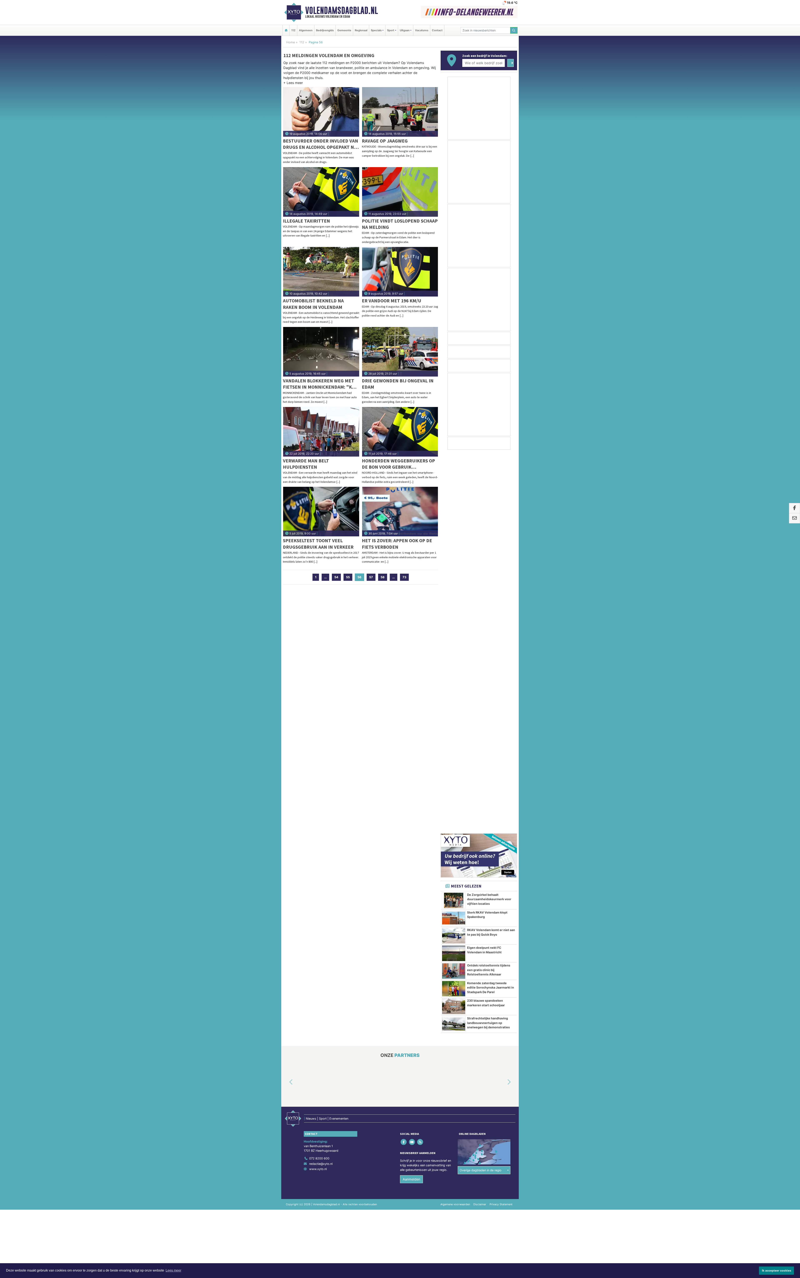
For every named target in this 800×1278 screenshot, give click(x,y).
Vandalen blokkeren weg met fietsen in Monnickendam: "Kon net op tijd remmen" (320, 384)
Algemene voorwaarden (455, 825)
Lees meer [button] (173, 1270)
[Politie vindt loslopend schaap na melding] (400, 192)
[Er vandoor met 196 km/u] (400, 272)
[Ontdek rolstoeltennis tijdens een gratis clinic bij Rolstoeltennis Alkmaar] (453, 592)
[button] (293, 83)
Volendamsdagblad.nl (341, 10)
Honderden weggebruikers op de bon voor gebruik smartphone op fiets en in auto (400, 464)
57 (371, 577)
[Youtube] (412, 763)
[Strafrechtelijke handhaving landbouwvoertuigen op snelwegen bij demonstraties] (453, 645)
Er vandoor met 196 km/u (391, 301)
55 (348, 577)
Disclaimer (479, 825)
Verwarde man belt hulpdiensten (306, 464)
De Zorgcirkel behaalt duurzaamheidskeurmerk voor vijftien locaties (489, 520)
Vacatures (421, 30)
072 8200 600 (319, 779)
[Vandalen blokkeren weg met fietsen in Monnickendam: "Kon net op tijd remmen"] (321, 352)
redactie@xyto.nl (320, 784)
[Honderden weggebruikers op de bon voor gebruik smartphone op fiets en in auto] (400, 432)
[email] (794, 518)
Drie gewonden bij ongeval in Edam (398, 384)
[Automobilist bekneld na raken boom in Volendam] (321, 272)
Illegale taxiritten (306, 221)
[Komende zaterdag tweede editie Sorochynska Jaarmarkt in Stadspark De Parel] (453, 610)
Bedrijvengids (325, 30)
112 (293, 30)
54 (336, 577)
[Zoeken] (514, 30)
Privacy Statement (501, 825)
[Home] (286, 30)
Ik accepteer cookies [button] (776, 1270)
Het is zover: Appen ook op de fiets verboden (397, 543)
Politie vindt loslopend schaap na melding (400, 224)
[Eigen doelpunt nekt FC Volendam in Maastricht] (453, 574)
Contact (437, 30)
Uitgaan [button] (405, 30)
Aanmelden (411, 800)
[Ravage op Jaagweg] (400, 112)
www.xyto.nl (318, 790)
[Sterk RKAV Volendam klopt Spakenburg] (453, 539)
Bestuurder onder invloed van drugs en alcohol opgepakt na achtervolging (320, 144)
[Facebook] (404, 763)
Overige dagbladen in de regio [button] (480, 791)
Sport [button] (390, 30)
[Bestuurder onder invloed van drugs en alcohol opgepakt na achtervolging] (321, 112)
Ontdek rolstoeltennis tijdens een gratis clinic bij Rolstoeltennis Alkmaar (488, 591)
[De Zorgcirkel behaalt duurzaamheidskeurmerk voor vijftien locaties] (453, 521)
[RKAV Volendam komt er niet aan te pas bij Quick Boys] (453, 557)
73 (404, 577)
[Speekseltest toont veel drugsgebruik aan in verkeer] (321, 511)
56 (361, 577)
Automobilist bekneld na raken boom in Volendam (313, 304)
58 (383, 577)
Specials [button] (376, 30)
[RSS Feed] (420, 763)
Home (290, 42)
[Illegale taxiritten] (321, 192)
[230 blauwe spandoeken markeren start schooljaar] (453, 627)
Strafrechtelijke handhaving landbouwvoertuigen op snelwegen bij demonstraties (488, 643)
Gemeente (344, 30)
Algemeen (305, 30)
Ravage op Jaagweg (385, 141)
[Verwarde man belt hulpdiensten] (321, 432)
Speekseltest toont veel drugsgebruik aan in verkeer (318, 543)
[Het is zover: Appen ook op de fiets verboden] (400, 511)
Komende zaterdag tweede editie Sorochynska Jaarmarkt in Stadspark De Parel (490, 608)
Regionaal (361, 30)
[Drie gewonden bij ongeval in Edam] (400, 352)
